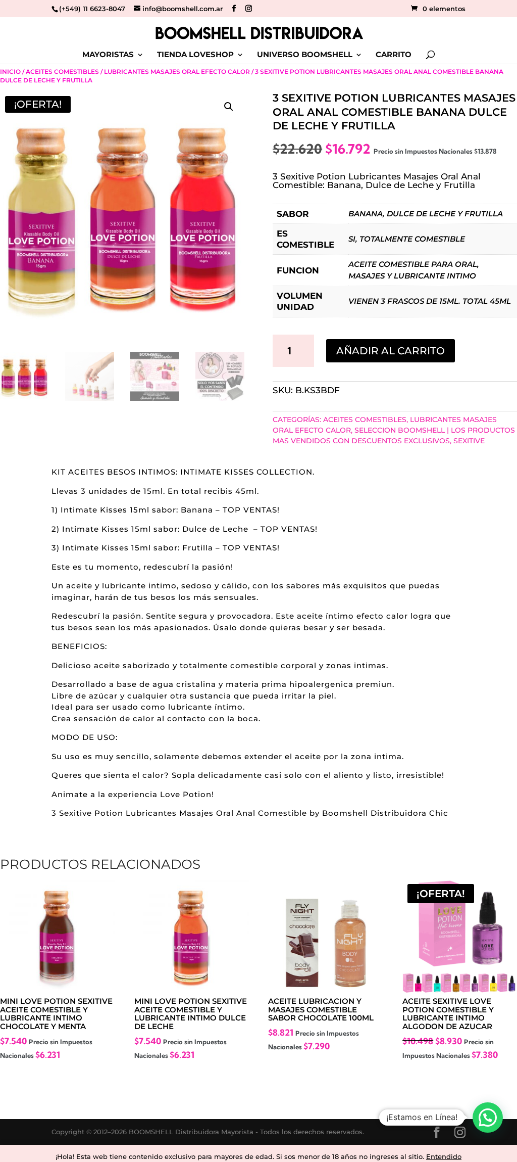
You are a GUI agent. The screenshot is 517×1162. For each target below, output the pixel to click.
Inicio (10, 71)
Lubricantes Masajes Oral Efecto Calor (177, 71)
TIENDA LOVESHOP (195, 55)
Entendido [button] (443, 1156)
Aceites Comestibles (62, 71)
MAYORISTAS (108, 55)
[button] (229, 107)
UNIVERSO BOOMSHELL (304, 55)
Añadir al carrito (390, 351)
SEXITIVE (469, 440)
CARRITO (393, 55)
